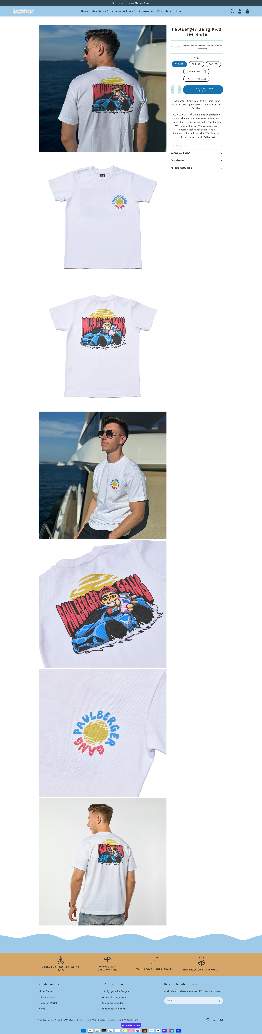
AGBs (95, 1019)
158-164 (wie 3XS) (196, 71)
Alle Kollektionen (122, 11)
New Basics (99, 11)
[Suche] (232, 11)
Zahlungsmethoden (113, 1003)
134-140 (196, 64)
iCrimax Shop (53, 1019)
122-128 (179, 64)
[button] (100, 11)
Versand (201, 45)
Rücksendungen (48, 997)
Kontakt (43, 1008)
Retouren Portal (48, 1003)
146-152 (213, 64)
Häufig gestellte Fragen (115, 991)
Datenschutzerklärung (111, 1019)
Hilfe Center (46, 991)
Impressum (84, 1019)
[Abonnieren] (219, 1000)
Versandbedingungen (114, 997)
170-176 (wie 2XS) (196, 78)
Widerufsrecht (131, 1019)
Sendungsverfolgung (114, 1008)
